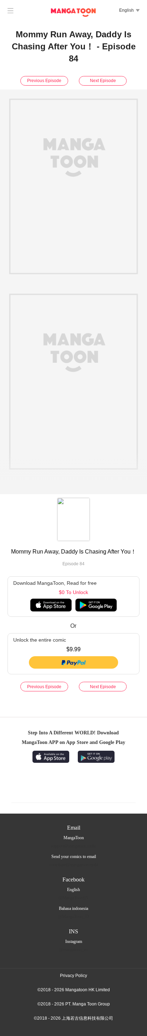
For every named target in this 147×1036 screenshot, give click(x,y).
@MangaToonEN (73, 897)
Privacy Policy (73, 975)
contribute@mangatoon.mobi (73, 864)
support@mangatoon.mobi (73, 845)
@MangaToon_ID (73, 916)
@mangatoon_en (73, 949)
